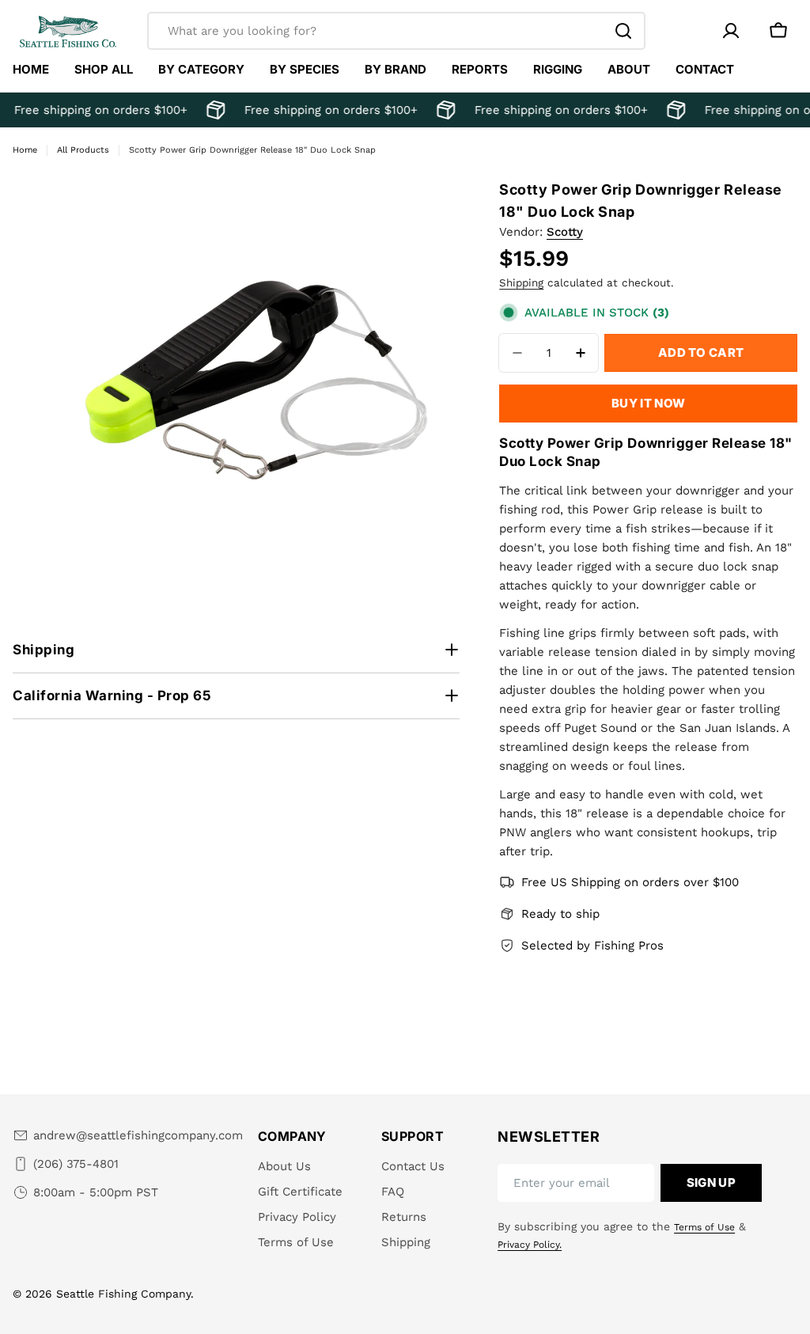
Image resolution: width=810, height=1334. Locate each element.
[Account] (730, 30)
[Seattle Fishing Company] (212, 110)
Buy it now (648, 403)
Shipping (521, 282)
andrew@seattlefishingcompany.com (138, 1135)
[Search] (623, 30)
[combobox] (396, 31)
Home (25, 150)
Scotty (565, 232)
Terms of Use (704, 1227)
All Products (83, 150)
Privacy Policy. (530, 1244)
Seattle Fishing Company (123, 1293)
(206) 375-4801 (76, 1164)
